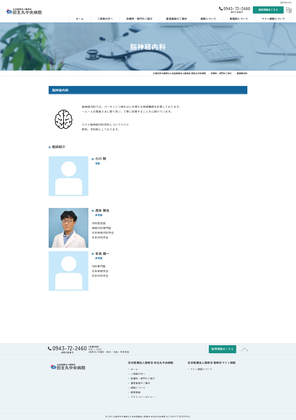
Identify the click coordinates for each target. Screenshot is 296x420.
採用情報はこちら (268, 9)
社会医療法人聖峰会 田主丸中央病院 (150, 362)
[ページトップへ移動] (244, 349)
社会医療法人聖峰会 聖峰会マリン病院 (212, 362)
